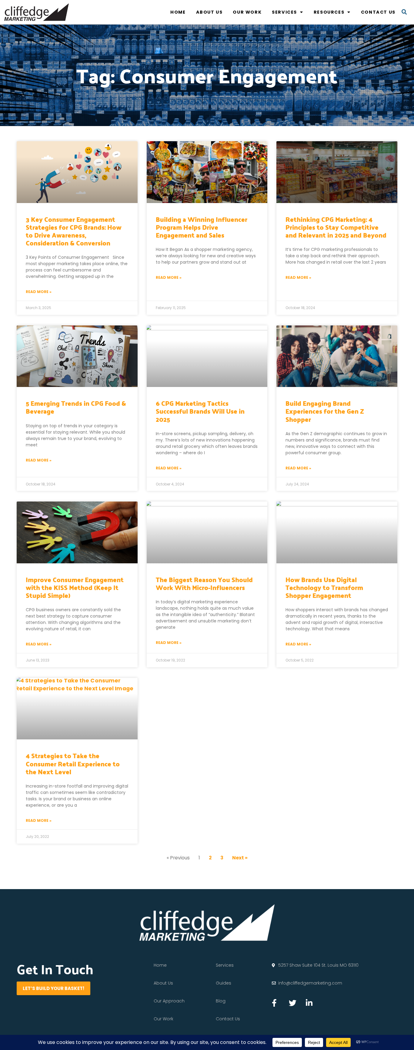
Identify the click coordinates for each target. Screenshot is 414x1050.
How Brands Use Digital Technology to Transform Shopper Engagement (324, 587)
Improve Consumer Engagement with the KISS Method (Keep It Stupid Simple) (75, 587)
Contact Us (378, 12)
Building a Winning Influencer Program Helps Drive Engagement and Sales (201, 227)
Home (177, 12)
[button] (404, 12)
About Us (209, 12)
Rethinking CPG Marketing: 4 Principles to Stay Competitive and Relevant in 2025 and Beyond (335, 227)
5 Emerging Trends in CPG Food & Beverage (76, 407)
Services (284, 12)
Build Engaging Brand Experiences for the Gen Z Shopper (324, 411)
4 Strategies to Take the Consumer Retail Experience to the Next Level (73, 763)
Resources (329, 12)
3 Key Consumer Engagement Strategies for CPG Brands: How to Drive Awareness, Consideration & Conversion (74, 231)
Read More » (39, 291)
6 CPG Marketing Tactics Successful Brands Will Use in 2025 (200, 411)
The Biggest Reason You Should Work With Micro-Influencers (204, 583)
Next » (240, 857)
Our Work (247, 12)
